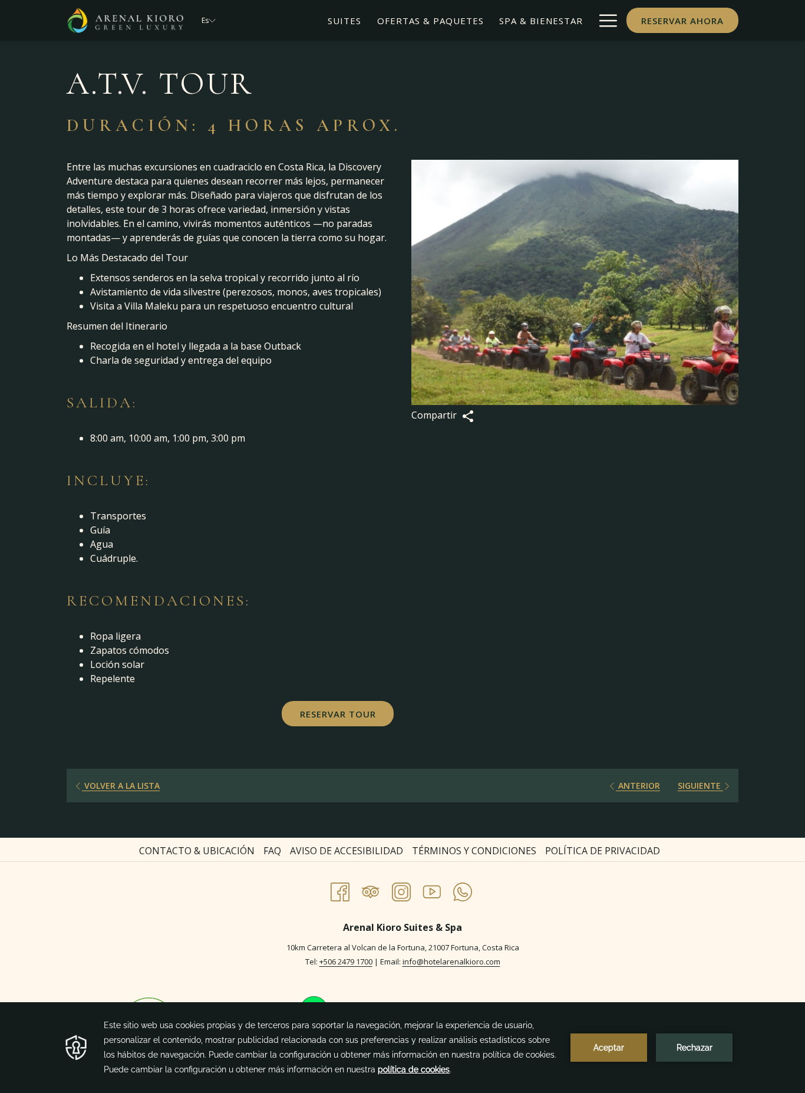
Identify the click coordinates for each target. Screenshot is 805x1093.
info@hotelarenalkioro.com (451, 961)
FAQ (272, 850)
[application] (402, 1047)
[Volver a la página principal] (125, 20)
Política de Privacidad (602, 850)
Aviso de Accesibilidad (346, 850)
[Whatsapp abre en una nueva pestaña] (462, 890)
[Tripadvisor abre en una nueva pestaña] (370, 890)
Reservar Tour (338, 714)
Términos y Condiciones (474, 850)
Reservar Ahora (682, 21)
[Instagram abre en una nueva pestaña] (401, 890)
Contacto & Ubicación (197, 850)
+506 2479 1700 (345, 961)
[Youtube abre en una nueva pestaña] (432, 890)
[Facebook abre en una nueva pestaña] (340, 890)
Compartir (435, 415)
